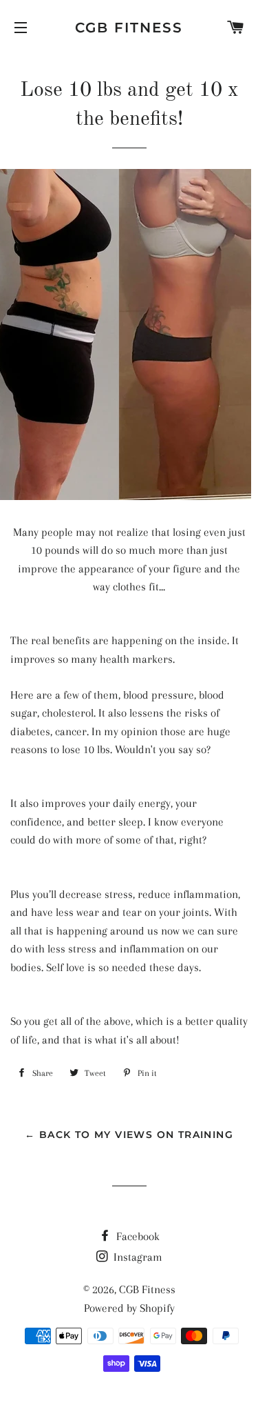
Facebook (137, 1236)
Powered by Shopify (129, 1308)
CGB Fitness (129, 27)
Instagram (136, 1257)
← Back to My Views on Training (129, 1134)
